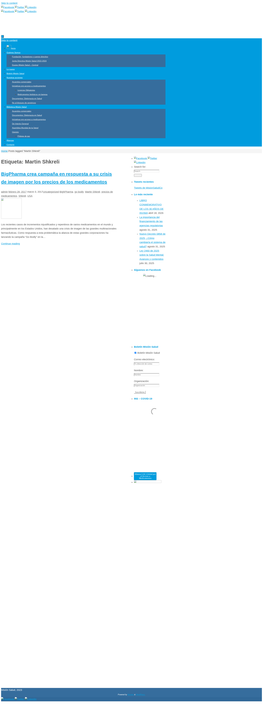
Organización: (141, 381)
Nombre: (138, 370)
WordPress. (140, 695)
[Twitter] (20, 7)
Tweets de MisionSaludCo (148, 187)
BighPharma (66, 191)
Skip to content (9, 3)
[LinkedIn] (30, 7)
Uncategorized (51, 191)
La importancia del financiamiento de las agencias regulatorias (151, 221)
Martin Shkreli (92, 191)
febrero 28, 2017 (17, 191)
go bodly (79, 191)
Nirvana (131, 695)
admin (4, 191)
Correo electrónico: (144, 359)
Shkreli (22, 196)
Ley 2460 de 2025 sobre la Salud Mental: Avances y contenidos (151, 255)
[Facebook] (8, 7)
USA (29, 196)
